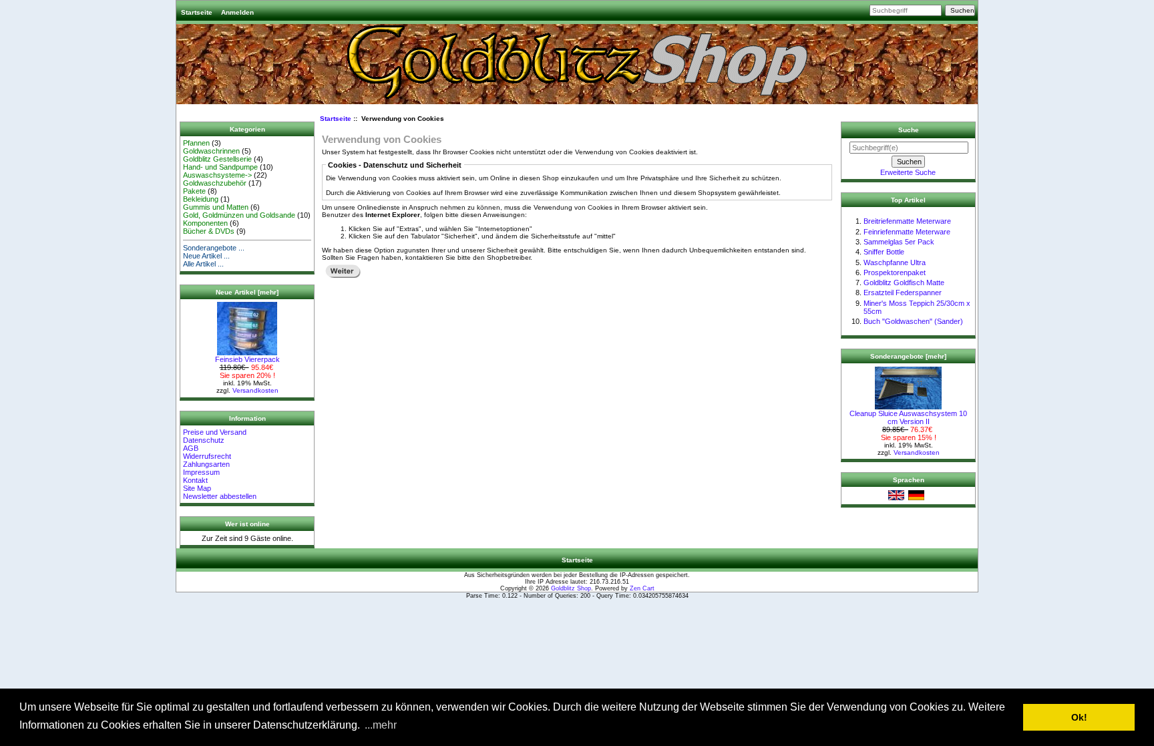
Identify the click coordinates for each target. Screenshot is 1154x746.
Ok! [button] (1079, 717)
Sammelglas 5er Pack (898, 242)
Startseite (196, 12)
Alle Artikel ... (203, 264)
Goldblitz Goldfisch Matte (903, 282)
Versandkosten (255, 390)
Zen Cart (642, 588)
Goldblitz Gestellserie (217, 159)
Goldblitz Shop (571, 588)
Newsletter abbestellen (219, 496)
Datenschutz (203, 440)
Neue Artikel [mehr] (247, 292)
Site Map (197, 488)
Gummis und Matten (215, 207)
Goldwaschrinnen (211, 151)
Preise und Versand (214, 432)
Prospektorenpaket (894, 272)
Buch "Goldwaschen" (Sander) (913, 321)
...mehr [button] (381, 725)
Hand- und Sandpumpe (220, 167)
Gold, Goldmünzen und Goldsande (239, 215)
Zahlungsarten (206, 464)
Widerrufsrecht (207, 456)
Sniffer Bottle (883, 252)
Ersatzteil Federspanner (902, 293)
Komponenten (205, 223)
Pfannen (196, 143)
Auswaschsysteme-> (217, 175)
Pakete (194, 191)
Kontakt (195, 480)
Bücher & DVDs (208, 231)
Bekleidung (200, 199)
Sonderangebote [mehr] (908, 356)
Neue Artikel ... (206, 256)
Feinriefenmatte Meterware (906, 232)
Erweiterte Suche (908, 172)
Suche (908, 130)
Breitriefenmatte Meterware (907, 221)
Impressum (201, 472)
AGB (190, 448)
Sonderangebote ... (213, 248)
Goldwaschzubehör (214, 183)
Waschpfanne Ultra (894, 262)
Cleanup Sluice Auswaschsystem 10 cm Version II (908, 417)
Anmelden (237, 12)
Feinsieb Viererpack (247, 359)
